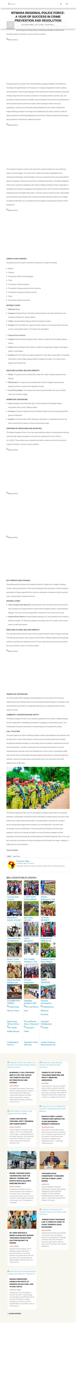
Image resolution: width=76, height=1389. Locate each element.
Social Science (15, 1127)
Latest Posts (16, 856)
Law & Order (49, 25)
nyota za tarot (15, 1290)
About (9, 856)
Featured (45, 1083)
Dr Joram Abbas (28, 25)
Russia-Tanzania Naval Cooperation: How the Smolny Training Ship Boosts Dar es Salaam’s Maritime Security (20, 1178)
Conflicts (45, 1184)
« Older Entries (14, 1313)
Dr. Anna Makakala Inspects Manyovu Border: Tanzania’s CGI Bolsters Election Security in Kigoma (22, 1238)
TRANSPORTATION (48, 1127)
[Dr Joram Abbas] (12, 868)
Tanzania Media (29, 863)
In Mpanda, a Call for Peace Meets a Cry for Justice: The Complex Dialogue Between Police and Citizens (22, 1078)
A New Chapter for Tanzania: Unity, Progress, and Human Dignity (22, 1121)
